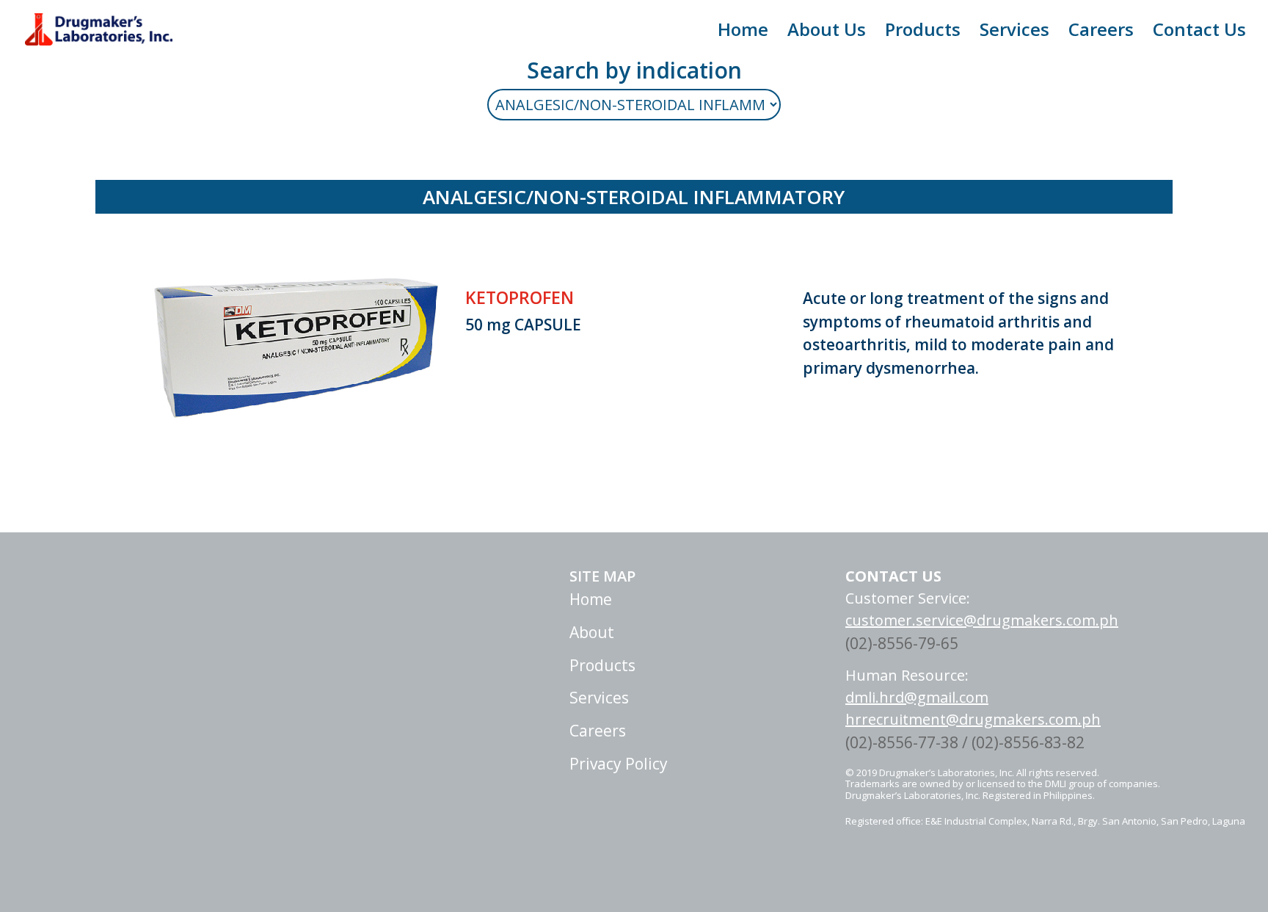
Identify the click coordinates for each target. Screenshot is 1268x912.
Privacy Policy (618, 763)
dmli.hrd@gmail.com (916, 697)
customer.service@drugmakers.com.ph (981, 620)
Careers (1101, 32)
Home (743, 32)
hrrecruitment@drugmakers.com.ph (973, 719)
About (591, 632)
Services (1014, 32)
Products (923, 32)
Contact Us (1199, 32)
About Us (826, 32)
